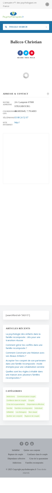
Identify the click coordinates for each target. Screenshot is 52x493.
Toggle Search (17, 27)
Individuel (38, 408)
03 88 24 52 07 (21, 117)
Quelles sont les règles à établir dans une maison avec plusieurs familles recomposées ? (24, 374)
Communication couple (26, 396)
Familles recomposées (23, 408)
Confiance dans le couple (16, 400)
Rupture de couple (32, 416)
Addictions (11, 396)
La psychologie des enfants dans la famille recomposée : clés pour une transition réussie (23, 337)
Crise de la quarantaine (16, 404)
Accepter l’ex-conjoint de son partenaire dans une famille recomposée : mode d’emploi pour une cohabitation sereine (26, 363)
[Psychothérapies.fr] (13, 15)
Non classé (33, 412)
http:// (17, 122)
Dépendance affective (35, 404)
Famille (9, 408)
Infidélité (10, 412)
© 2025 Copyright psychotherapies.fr (21, 469)
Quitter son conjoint (14, 416)
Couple (31, 400)
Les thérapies (21, 412)
